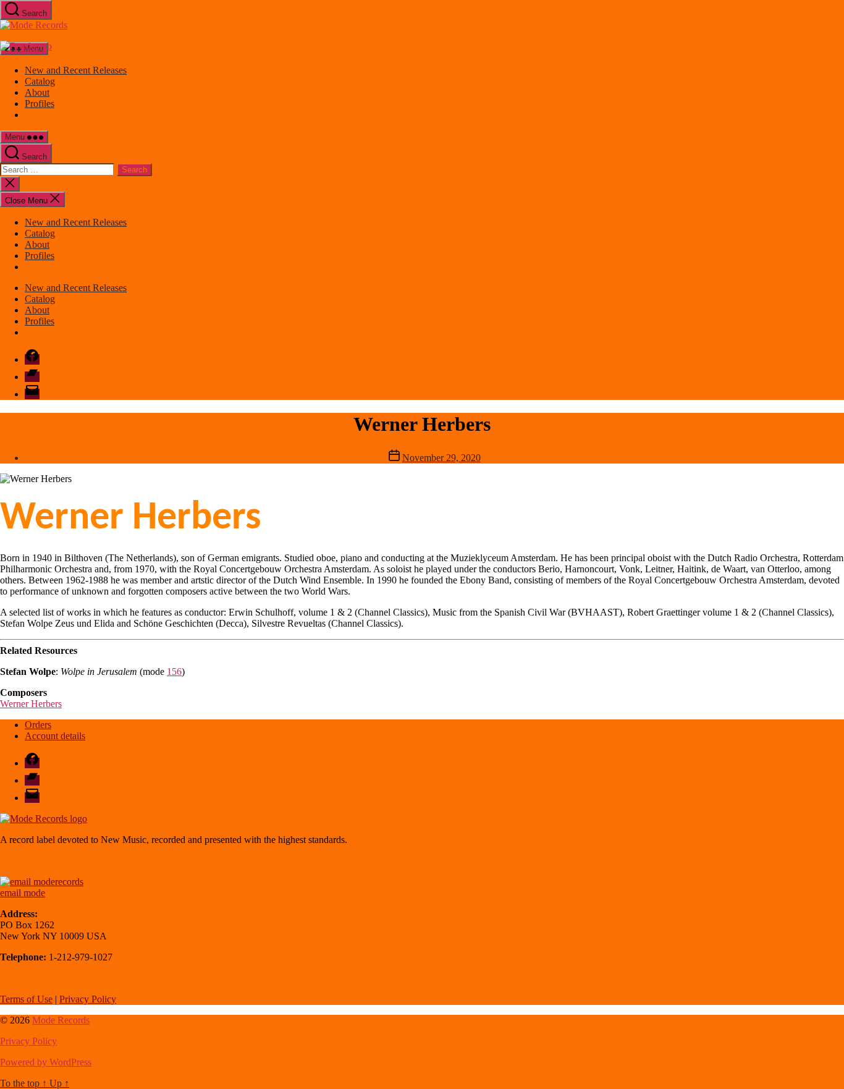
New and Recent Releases (76, 70)
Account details (55, 736)
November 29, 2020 (441, 457)
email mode (22, 893)
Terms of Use (26, 999)
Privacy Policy (87, 999)
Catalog (40, 81)
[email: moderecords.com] (41, 881)
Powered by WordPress (45, 1062)
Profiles (39, 103)
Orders (38, 724)
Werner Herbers (31, 703)
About (37, 92)
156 (174, 671)
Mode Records (61, 1020)
